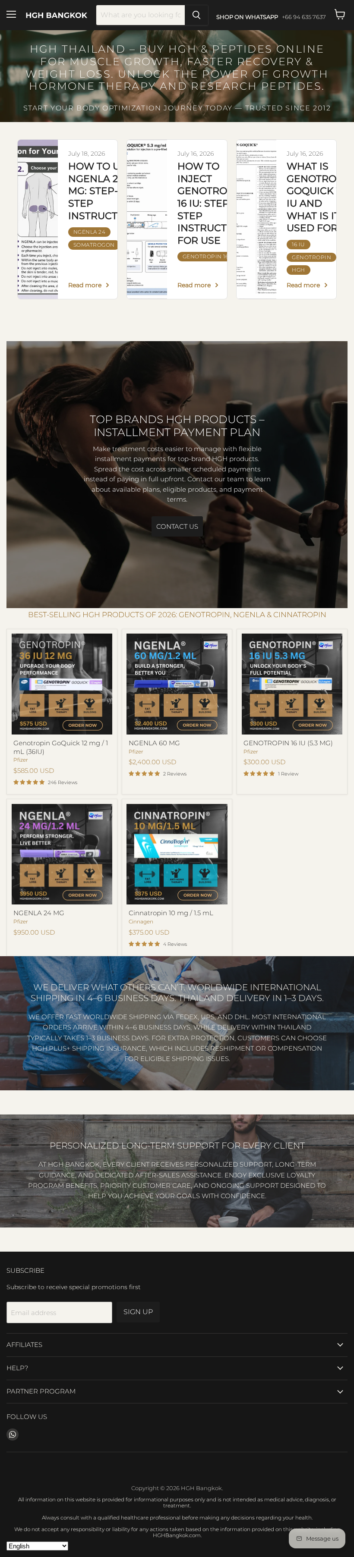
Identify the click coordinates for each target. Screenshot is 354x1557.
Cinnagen (141, 921)
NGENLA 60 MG (154, 743)
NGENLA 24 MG (38, 913)
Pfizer (20, 760)
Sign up (138, 1312)
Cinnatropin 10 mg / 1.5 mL (171, 913)
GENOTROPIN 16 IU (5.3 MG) (288, 743)
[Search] (196, 15)
